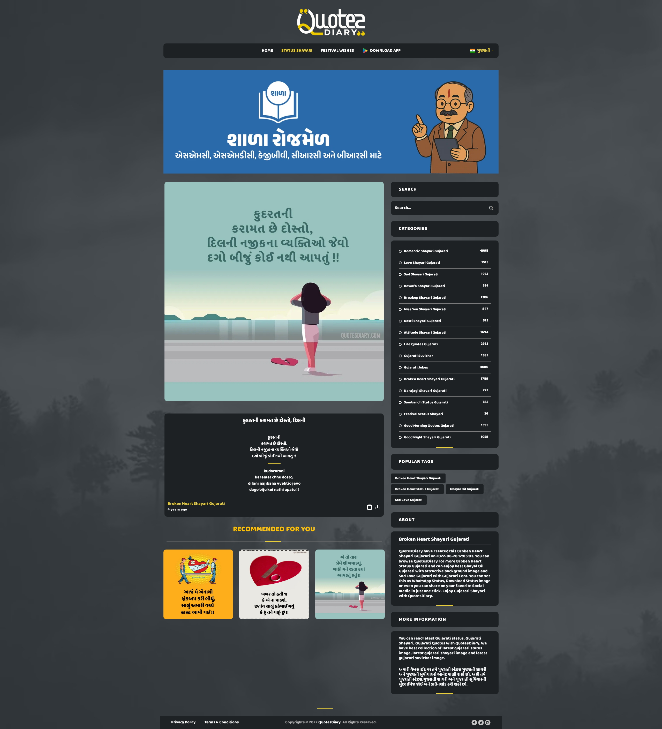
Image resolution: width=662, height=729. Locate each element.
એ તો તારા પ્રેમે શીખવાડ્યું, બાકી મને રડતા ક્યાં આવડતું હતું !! (350, 584)
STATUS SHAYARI (296, 50)
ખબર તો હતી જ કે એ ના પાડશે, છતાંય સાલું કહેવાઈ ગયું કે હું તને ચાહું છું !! (274, 584)
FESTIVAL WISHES (337, 50)
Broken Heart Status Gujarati (417, 489)
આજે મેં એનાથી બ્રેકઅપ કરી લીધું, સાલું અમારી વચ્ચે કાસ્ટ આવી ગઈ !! (198, 584)
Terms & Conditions (222, 722)
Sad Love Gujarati (409, 500)
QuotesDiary (329, 722)
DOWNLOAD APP (385, 50)
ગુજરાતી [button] (483, 50)
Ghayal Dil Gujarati (464, 489)
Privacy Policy (183, 722)
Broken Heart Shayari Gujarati (196, 503)
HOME (267, 50)
